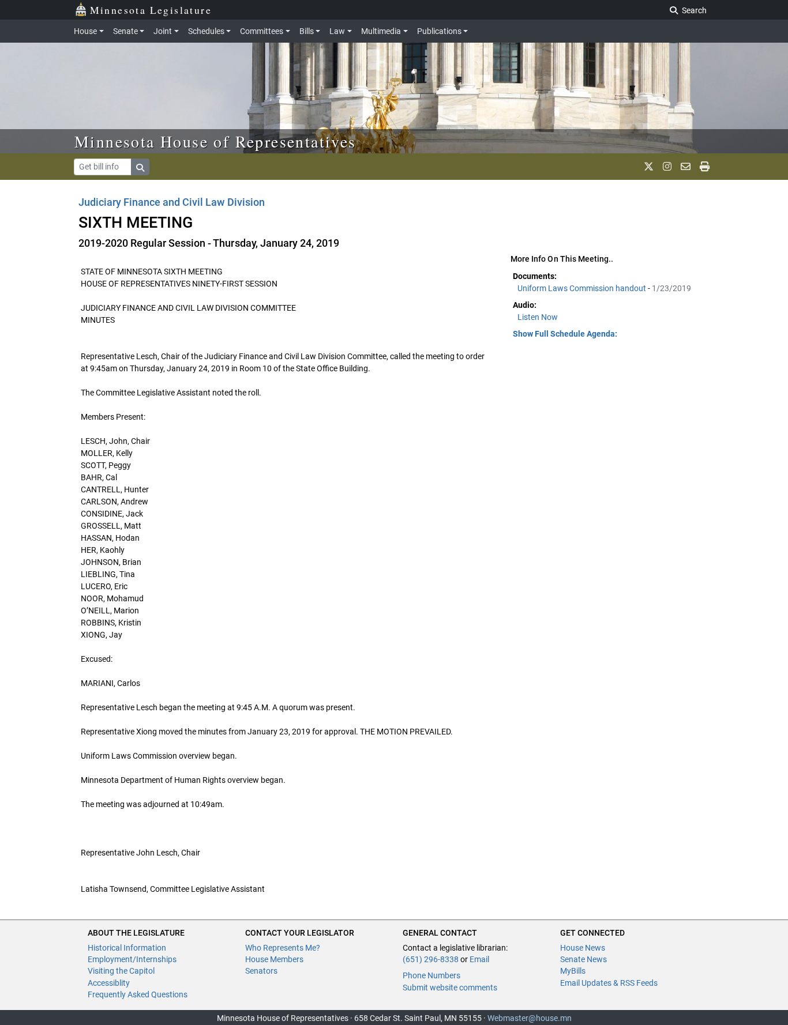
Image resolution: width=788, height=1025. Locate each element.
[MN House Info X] (648, 166)
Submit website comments (450, 987)
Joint (162, 31)
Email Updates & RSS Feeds (609, 983)
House (85, 31)
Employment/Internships (132, 959)
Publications (439, 31)
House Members (274, 959)
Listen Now (537, 317)
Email (479, 959)
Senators (261, 970)
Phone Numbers (431, 975)
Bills (306, 31)
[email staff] (685, 166)
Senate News (583, 959)
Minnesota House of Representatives (215, 141)
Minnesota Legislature (151, 10)
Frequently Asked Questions (137, 994)
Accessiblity (109, 983)
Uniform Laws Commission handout (582, 288)
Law (337, 31)
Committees (261, 31)
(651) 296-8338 (431, 959)
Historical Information (127, 947)
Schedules (206, 31)
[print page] (704, 166)
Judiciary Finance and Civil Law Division (171, 202)
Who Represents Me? (282, 947)
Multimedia (381, 31)
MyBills (573, 970)
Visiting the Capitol (121, 970)
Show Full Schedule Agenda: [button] (565, 333)
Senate (125, 31)
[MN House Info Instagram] (667, 166)
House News (582, 947)
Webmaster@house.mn (529, 1018)
